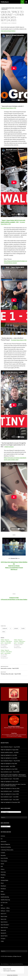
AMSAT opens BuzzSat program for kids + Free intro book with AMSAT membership (13, 785)
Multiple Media (4, 880)
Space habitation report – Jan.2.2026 (9, 796)
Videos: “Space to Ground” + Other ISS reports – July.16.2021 (6, 651)
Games (2, 863)
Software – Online (5, 910)
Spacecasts (3, 930)
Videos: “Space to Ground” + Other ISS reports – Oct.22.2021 (19, 641)
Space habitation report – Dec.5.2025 (10, 799)
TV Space (3, 938)
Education (3, 855)
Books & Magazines (5, 844)
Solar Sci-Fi (3, 913)
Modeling (3, 874)
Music (2, 883)
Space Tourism (4, 927)
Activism (3, 836)
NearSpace (3, 886)
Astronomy (3, 841)
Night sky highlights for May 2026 (9, 763)
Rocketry (3, 894)
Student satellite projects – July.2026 (9, 752)
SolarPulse (14, 733)
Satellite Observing (5, 899)
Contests (3, 852)
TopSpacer (13, 23)
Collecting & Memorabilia (7, 849)
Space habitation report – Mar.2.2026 (10, 778)
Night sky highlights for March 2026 (9, 781)
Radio (2, 891)
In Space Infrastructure (7, 8)
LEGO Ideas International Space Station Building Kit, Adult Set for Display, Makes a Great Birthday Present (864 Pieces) (14, 565)
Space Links (3, 919)
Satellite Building (5, 897)
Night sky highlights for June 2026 (9, 758)
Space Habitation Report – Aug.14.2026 (10, 747)
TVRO (2, 941)
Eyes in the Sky (4, 858)
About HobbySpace (5, 964)
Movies (2, 877)
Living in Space (18, 8)
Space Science (4, 922)
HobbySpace (5, 2)
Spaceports (3, 933)
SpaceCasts (4, 9)
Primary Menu (26, 2)
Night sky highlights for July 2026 (9, 755)
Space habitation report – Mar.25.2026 (10, 771)
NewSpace (3, 888)
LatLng (19, 736)
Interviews (3, 872)
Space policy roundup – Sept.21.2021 (10, 667)
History (2, 869)
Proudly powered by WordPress (16, 964)
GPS (2, 866)
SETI (2, 905)
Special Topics (4, 935)
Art (1, 838)
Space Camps (4, 916)
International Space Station (8, 30)
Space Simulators (5, 924)
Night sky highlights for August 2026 (9, 749)
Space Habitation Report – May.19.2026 (10, 760)
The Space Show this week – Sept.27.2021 (11, 673)
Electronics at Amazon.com (14, 699)
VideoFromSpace (9, 446)
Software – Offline (5, 908)
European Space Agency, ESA (8, 108)
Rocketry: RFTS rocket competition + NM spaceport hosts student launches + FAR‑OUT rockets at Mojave (13, 775)
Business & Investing (6, 847)
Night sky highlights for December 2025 (10, 802)
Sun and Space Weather (14, 726)
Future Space (4, 861)
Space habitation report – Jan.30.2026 (10, 791)
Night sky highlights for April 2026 (9, 769)
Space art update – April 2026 (8, 766)
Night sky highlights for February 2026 (10, 788)
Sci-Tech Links (4, 902)
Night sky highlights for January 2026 (10, 794)
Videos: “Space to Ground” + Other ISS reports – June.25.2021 (6, 641)
